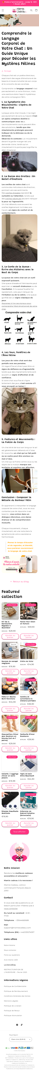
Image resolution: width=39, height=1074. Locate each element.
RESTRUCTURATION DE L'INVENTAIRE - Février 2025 (15, 971)
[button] (2, 10)
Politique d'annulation (13, 1015)
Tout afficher (19, 832)
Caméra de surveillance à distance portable (28, 699)
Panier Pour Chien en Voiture (27, 623)
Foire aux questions (12, 955)
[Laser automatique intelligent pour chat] (19, 573)
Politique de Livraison (12, 1006)
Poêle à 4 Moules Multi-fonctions (9, 698)
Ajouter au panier (10, 636)
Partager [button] (7, 71)
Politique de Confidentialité (15, 986)
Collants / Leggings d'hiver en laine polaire (10, 776)
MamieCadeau (21, 1050)
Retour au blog (21, 581)
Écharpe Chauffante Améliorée (10, 812)
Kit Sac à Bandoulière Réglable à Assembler (7, 625)
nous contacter (11, 909)
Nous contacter (10, 950)
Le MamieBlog (10, 965)
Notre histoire (9, 945)
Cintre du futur (26, 661)
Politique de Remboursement (16, 991)
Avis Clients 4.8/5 (11, 960)
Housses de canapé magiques (10, 662)
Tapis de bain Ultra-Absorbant (27, 775)
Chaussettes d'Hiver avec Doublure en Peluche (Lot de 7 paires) (10, 737)
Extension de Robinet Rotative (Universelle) (27, 813)
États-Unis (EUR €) (18, 1039)
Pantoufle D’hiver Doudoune (27, 735)
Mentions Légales (11, 1001)
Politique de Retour (12, 1011)
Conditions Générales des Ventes (17, 996)
